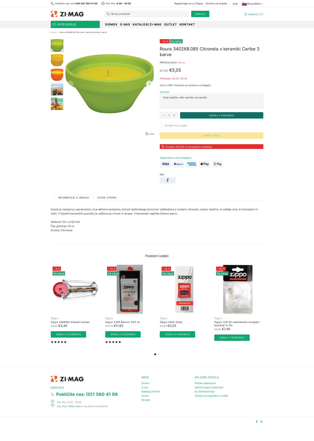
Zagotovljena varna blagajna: (176, 157)
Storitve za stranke (216, 3)
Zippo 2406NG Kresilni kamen (70, 322)
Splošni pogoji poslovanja (209, 387)
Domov (54, 32)
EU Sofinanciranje (205, 391)
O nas (145, 387)
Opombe (164, 91)
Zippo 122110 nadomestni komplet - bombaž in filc (237, 323)
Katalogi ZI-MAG (151, 391)
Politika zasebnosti (205, 383)
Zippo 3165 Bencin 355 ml (122, 322)
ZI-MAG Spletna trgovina (68, 14)
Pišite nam (74, 406)
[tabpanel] (75, 307)
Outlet (145, 395)
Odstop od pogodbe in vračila (211, 395)
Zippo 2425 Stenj (171, 322)
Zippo (54, 318)
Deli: (162, 174)
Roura (181, 62)
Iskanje (200, 14)
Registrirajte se (183, 3)
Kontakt (146, 399)
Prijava (199, 3)
